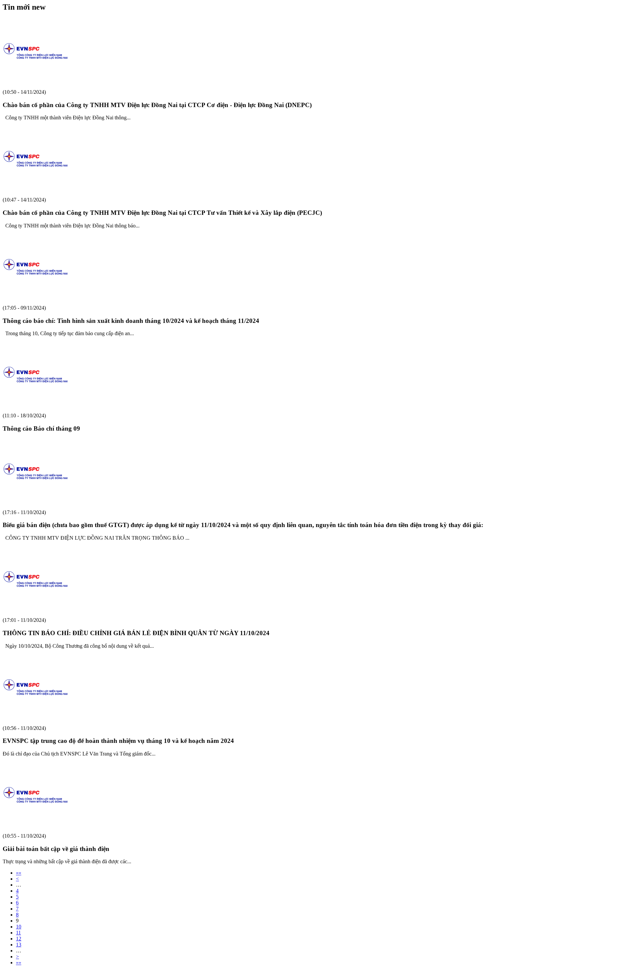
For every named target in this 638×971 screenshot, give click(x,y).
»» (18, 962)
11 (18, 932)
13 (18, 944)
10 (18, 926)
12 (18, 938)
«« (18, 873)
